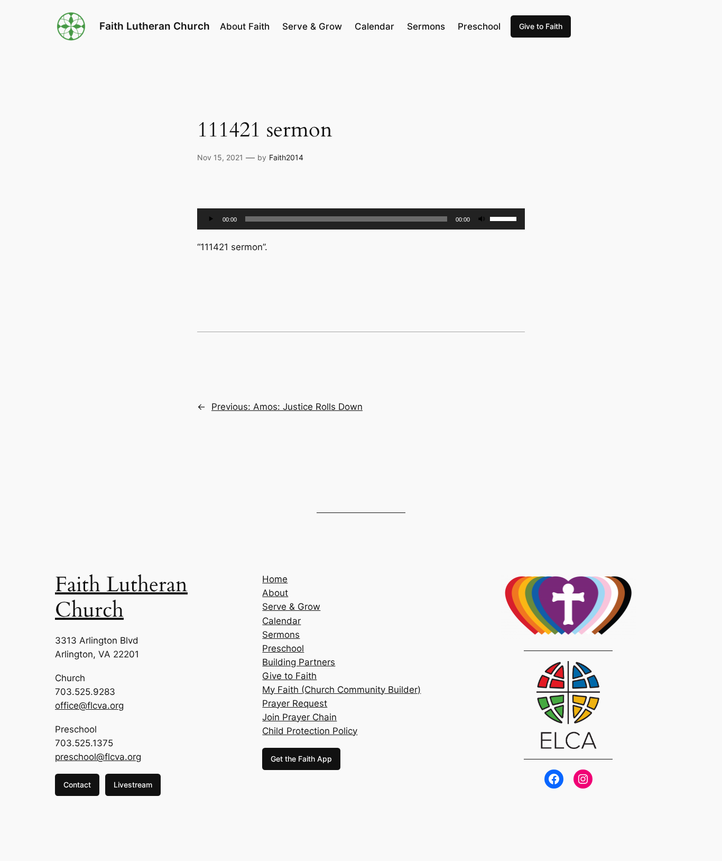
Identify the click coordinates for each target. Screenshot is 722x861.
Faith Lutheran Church (154, 26)
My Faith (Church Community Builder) (341, 689)
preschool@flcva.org (98, 757)
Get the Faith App (301, 758)
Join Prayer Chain (299, 717)
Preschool (283, 648)
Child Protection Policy (309, 731)
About (275, 593)
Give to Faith (540, 26)
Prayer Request (294, 703)
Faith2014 (286, 157)
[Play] (211, 219)
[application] (361, 219)
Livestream (133, 784)
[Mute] (481, 219)
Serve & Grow (291, 606)
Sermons (281, 634)
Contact (77, 784)
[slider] (505, 217)
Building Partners (298, 662)
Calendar (281, 621)
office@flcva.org (89, 705)
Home (275, 579)
